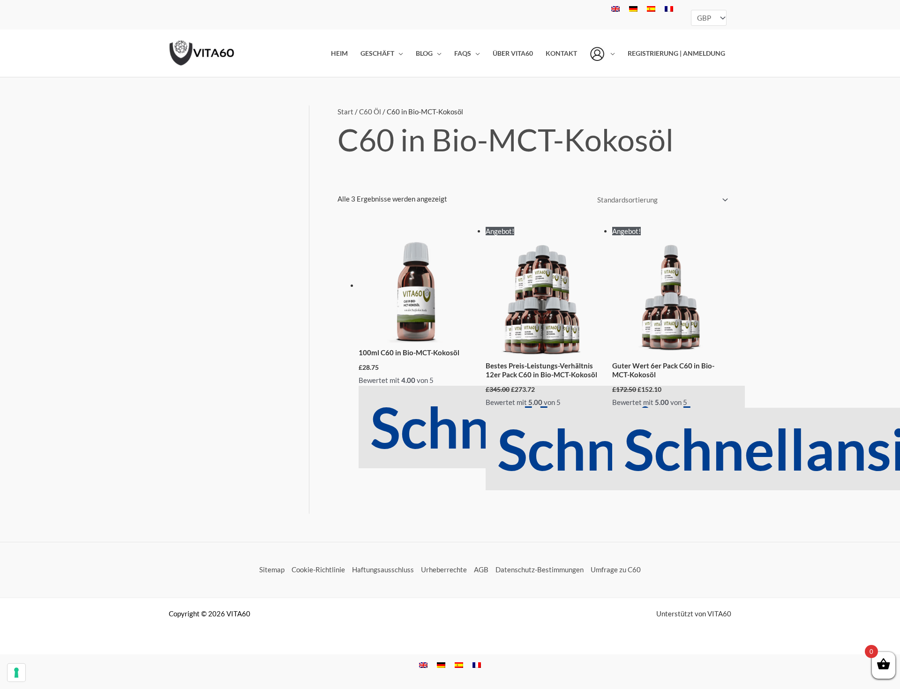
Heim (339, 53)
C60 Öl (370, 111)
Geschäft (377, 53)
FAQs (462, 53)
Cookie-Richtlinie (318, 569)
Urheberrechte (444, 569)
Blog (424, 53)
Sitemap (272, 569)
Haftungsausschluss (383, 569)
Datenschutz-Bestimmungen (539, 569)
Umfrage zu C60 (616, 569)
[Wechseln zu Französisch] (669, 8)
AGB (481, 569)
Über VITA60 (513, 53)
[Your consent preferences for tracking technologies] (16, 673)
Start (345, 111)
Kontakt (561, 53)
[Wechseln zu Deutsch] (633, 8)
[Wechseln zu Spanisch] (651, 8)
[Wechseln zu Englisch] (615, 8)
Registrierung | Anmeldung (676, 53)
